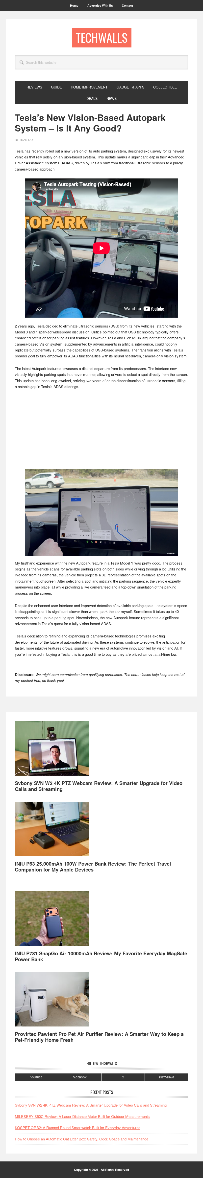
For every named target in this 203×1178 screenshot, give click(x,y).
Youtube (36, 1077)
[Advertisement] (101, 430)
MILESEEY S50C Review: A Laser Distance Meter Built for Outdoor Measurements (82, 1116)
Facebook (80, 1077)
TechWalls (101, 37)
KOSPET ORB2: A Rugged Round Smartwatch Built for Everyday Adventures (77, 1127)
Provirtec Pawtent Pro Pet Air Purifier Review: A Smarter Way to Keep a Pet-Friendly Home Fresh (99, 1036)
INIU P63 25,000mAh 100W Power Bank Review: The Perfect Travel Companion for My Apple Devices (93, 866)
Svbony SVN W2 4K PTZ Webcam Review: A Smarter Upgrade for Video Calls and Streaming (98, 785)
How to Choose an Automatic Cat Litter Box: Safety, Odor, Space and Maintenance (81, 1138)
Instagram (166, 1077)
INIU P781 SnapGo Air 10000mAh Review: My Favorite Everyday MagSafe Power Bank (101, 956)
